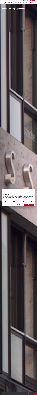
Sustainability (19, 2)
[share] (33, 8)
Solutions (12, 2)
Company (23, 2)
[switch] (14, 201)
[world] (27, 2)
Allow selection (18, 204)
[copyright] (36, 5)
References (15, 2)
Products (9, 2)
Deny (8, 204)
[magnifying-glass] (28, 2)
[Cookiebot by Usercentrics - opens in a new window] (31, 189)
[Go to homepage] (5, 2)
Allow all (29, 204)
